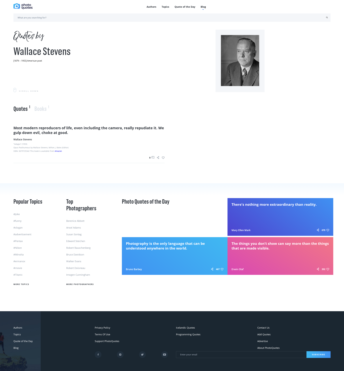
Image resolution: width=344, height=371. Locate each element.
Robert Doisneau (75, 268)
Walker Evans (73, 261)
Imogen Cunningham (78, 274)
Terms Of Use (102, 334)
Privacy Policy (102, 327)
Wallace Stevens (22, 139)
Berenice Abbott (75, 220)
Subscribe (318, 354)
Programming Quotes (188, 334)
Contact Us (263, 327)
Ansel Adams (73, 227)
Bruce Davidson (75, 254)
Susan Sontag (74, 234)
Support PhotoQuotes (107, 341)
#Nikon (17, 247)
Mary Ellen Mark (241, 230)
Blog (203, 6)
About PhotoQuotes (268, 347)
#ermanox (19, 261)
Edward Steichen (75, 241)
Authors (151, 6)
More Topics (21, 284)
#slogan (18, 227)
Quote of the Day (185, 6)
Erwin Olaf (238, 269)
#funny (17, 220)
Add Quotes (264, 334)
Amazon (58, 151)
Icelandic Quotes (185, 327)
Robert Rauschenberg (78, 247)
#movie (17, 268)
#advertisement (22, 234)
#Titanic (18, 274)
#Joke (16, 214)
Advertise (262, 341)
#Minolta (18, 254)
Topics (165, 6)
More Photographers (80, 284)
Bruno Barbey (134, 269)
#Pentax (18, 241)
